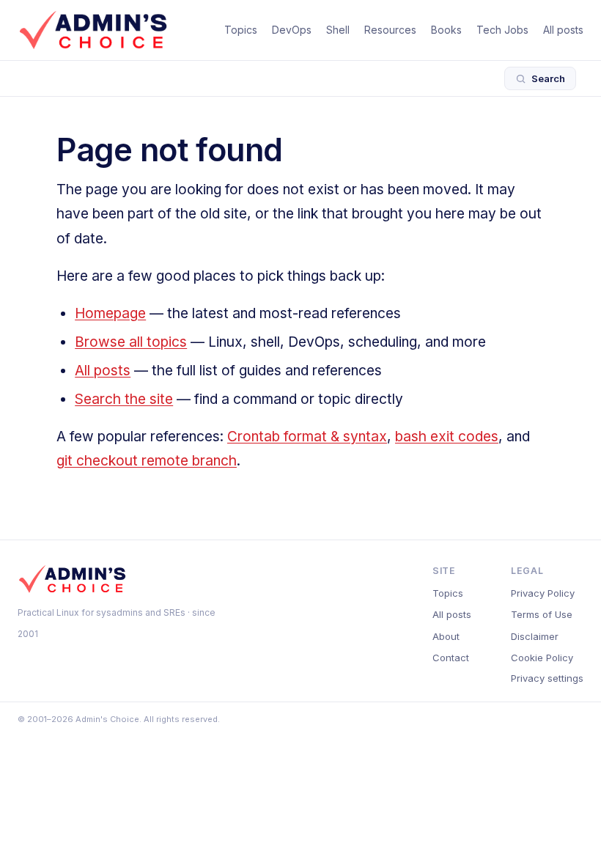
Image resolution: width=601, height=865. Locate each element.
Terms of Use (541, 614)
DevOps (291, 29)
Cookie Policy (542, 657)
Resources (390, 29)
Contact (450, 657)
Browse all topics (131, 342)
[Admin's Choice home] (93, 30)
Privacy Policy (543, 593)
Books (446, 29)
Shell (338, 29)
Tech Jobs (502, 29)
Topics (240, 29)
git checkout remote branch (146, 460)
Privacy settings (547, 678)
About (446, 636)
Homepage (110, 313)
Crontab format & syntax (307, 436)
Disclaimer (534, 636)
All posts (563, 29)
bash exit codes (446, 436)
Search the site (124, 399)
